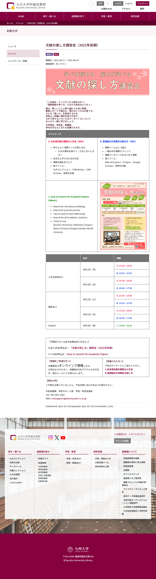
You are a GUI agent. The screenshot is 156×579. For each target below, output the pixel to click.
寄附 (142, 8)
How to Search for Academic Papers (87, 354)
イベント (20, 23)
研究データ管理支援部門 (134, 496)
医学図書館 (42, 472)
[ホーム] (26, 6)
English (128, 3)
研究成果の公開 (102, 466)
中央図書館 (42, 466)
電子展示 (14, 478)
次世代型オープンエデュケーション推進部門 (134, 501)
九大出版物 (15, 474)
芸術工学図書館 (44, 475)
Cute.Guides (16, 482)
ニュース (12, 46)
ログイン (144, 3)
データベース (15, 466)
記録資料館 (42, 481)
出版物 (126, 470)
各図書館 (42, 462)
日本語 (118, 3)
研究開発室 (128, 466)
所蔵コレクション (18, 470)
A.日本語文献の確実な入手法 (119, 369)
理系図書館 (42, 469)
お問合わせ (106, 8)
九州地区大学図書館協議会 (135, 506)
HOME (21, 16)
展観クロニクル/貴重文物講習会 (134, 483)
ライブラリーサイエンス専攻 (134, 490)
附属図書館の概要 (131, 458)
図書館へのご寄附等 (132, 478)
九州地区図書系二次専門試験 (134, 512)
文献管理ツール (102, 462)
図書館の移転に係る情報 (134, 462)
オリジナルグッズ (131, 474)
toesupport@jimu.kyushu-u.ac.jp (68, 398)
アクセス (126, 8)
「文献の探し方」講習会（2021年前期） (92, 348)
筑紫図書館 (42, 478)
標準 (100, 3)
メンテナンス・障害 (17, 60)
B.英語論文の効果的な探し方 (119, 372)
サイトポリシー (138, 434)
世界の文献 (15, 462)
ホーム (10, 23)
